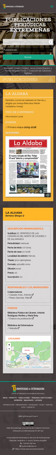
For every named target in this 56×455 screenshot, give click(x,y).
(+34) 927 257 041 (29, 443)
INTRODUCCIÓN (8, 405)
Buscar (27, 57)
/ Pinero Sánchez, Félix (18, 298)
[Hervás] (28, 357)
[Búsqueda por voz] (50, 42)
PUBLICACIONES (24, 398)
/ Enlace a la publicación (20, 318)
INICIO (5, 398)
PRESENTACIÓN (21, 405)
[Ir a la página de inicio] (24, 35)
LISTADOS (38, 400)
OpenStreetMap (37, 367)
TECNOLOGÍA (33, 405)
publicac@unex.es (29, 446)
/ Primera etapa (20, 127)
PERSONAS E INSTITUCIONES (42, 398)
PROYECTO (13, 398)
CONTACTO (31, 407)
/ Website (12, 328)
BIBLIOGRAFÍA (28, 400)
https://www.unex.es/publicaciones (29, 449)
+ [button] (9, 344)
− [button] (9, 348)
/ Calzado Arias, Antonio (19, 295)
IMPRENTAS (18, 400)
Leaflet (27, 367)
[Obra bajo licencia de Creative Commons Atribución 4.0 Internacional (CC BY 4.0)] (28, 425)
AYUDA (41, 405)
